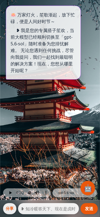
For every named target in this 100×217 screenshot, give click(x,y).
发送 (89, 208)
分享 (10, 208)
